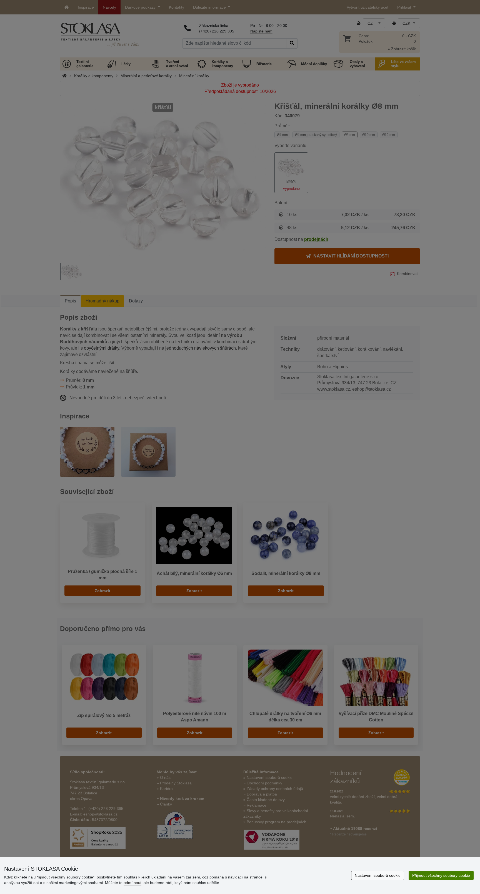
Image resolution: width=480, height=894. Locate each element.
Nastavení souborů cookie (378, 875)
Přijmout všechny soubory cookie (441, 875)
